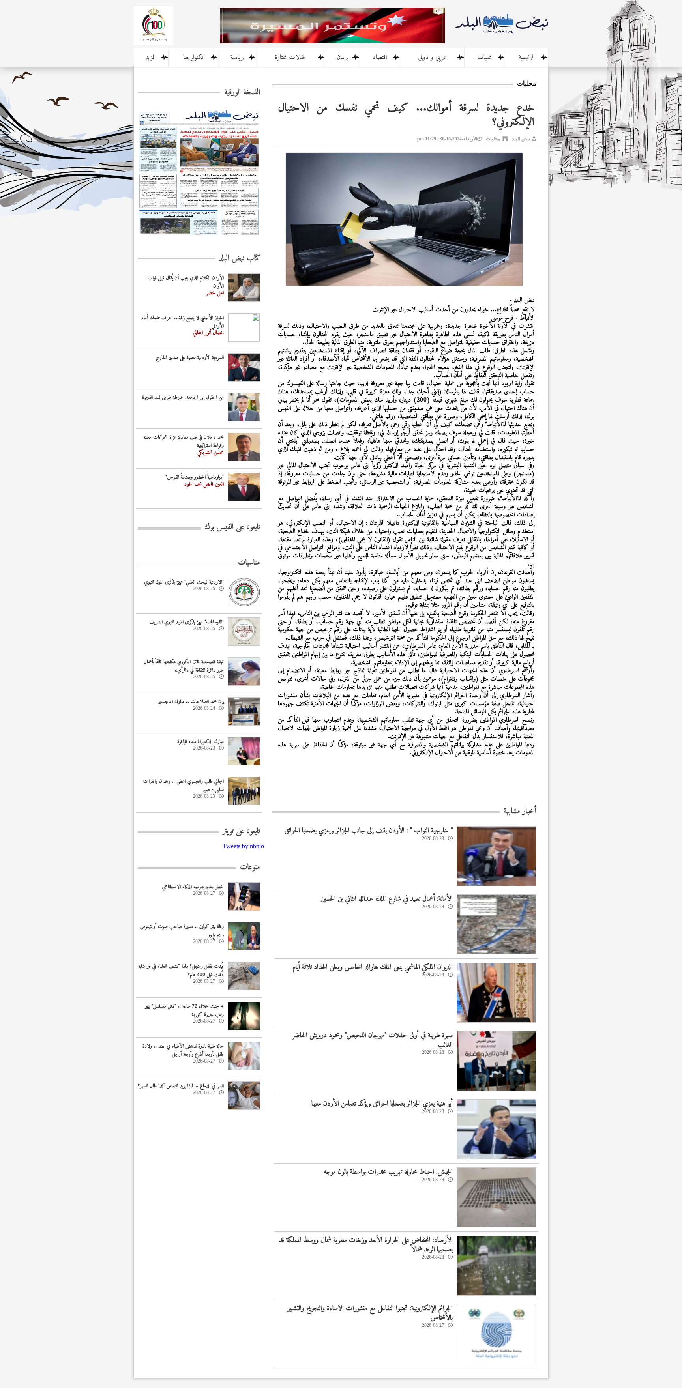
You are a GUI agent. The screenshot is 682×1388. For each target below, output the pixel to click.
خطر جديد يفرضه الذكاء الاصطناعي (193, 886)
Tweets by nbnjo (243, 846)
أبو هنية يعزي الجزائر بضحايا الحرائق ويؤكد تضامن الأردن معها (382, 1104)
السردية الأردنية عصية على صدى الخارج (190, 357)
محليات (484, 58)
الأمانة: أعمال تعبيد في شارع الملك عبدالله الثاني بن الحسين (386, 899)
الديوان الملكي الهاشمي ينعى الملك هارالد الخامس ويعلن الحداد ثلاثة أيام (372, 967)
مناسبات (249, 563)
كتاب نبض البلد (239, 259)
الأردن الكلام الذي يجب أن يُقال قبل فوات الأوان (186, 282)
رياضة (237, 58)
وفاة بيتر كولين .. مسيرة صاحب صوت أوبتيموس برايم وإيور (182, 930)
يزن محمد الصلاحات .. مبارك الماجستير (191, 701)
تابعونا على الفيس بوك (232, 527)
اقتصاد (380, 58)
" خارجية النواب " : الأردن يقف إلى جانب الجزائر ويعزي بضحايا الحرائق (369, 831)
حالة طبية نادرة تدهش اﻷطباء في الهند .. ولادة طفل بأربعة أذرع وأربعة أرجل (183, 1050)
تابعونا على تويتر (241, 831)
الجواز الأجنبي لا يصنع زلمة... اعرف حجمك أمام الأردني (182, 322)
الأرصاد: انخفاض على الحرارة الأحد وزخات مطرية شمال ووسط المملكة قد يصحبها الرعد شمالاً (366, 1244)
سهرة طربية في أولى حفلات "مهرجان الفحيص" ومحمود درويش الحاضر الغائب (372, 1040)
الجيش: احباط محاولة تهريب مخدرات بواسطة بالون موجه (388, 1172)
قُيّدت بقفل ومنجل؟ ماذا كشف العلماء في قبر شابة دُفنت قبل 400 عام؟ (181, 970)
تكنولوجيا (193, 58)
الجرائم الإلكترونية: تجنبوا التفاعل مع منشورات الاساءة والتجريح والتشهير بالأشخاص (370, 1313)
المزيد (151, 58)
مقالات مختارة (290, 58)
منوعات (250, 867)
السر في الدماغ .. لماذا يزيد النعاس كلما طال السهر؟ (181, 1086)
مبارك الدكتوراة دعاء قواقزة (200, 741)
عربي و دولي (432, 58)
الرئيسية (527, 58)
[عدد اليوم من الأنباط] (199, 237)
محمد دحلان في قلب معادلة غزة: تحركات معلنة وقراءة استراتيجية (183, 441)
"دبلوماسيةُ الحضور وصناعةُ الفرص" (194, 477)
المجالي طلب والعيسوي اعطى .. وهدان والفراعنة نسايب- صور (183, 785)
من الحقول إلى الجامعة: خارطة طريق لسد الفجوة (183, 397)
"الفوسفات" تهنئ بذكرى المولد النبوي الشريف (186, 622)
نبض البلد (521, 139)
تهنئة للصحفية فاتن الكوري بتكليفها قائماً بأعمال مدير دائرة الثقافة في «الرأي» (184, 666)
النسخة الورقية (242, 92)
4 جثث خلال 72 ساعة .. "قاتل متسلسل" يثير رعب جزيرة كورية (184, 1010)
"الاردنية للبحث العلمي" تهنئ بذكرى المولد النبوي (184, 582)
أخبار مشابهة (520, 811)
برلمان (342, 58)
